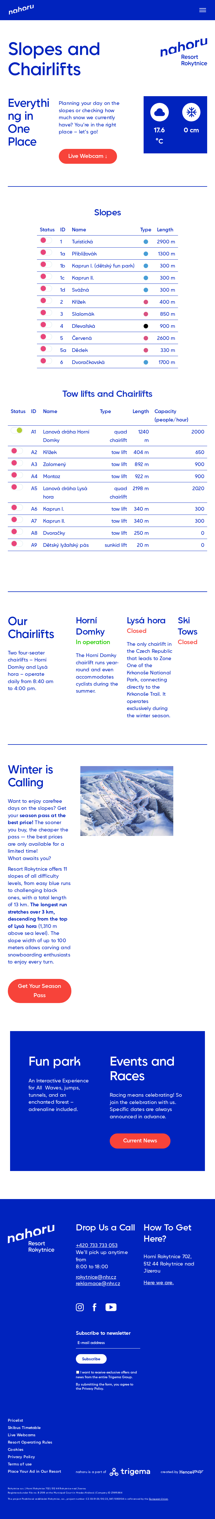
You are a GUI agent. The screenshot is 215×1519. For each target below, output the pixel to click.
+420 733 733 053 (97, 1245)
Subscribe (91, 1358)
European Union (158, 1498)
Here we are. (159, 1282)
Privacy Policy (92, 1388)
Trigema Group (120, 1377)
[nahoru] (21, 10)
